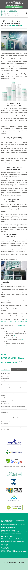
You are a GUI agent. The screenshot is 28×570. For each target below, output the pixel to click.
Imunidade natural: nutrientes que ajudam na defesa (13, 406)
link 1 (15, 335)
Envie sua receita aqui (14, 7)
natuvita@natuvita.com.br (14, 5)
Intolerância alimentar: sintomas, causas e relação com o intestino (13, 411)
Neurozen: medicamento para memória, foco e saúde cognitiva (13, 400)
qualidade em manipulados (9, 362)
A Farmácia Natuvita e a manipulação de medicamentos (14, 321)
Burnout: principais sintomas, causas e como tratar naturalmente (13, 422)
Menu (26, 13)
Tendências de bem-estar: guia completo (10, 417)
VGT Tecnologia (20, 562)
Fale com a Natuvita (19, 325)
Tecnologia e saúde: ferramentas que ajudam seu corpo (12, 388)
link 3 (7, 345)
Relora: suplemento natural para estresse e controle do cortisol (14, 394)
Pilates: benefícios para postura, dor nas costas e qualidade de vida (12, 377)
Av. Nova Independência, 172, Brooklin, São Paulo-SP (13, 520)
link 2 (22, 339)
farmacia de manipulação (14, 356)
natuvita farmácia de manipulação (11, 361)
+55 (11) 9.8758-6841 (17, 3)
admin (21, 25)
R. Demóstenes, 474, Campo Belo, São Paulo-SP (11, 538)
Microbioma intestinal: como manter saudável (11, 428)
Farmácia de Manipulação (15, 353)
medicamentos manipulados (16, 358)
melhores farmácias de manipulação (11, 359)
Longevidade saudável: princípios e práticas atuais (13, 383)
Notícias (4, 354)
